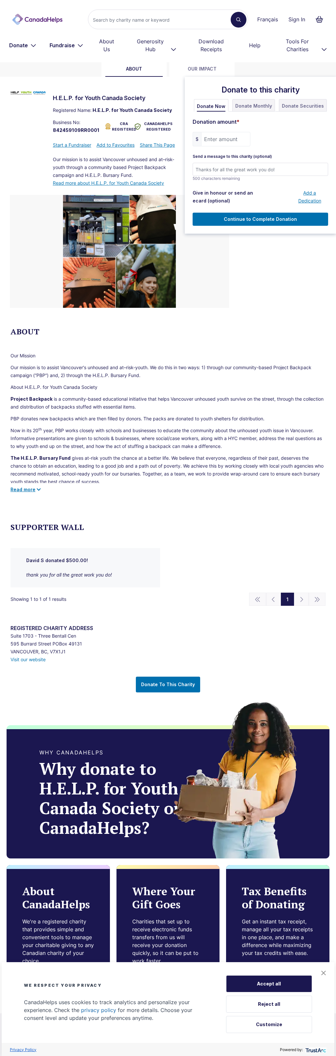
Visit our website (28, 659)
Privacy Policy (23, 1049)
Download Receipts (211, 45)
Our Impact (202, 69)
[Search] (238, 20)
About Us (106, 45)
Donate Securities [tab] (303, 106)
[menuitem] (23, 45)
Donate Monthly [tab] (253, 106)
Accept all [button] (269, 983)
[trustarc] (315, 1049)
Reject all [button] (269, 1004)
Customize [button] (269, 1024)
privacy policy (98, 1010)
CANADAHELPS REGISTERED (158, 126)
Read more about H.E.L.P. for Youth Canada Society (108, 183)
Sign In (296, 19)
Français (267, 19)
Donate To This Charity (168, 684)
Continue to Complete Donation (260, 219)
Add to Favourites (115, 145)
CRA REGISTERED (122, 126)
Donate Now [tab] (211, 106)
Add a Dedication (309, 196)
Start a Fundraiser (72, 145)
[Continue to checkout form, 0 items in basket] (321, 19)
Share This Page (157, 145)
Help (255, 45)
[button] (323, 973)
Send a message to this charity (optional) (232, 156)
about (134, 69)
